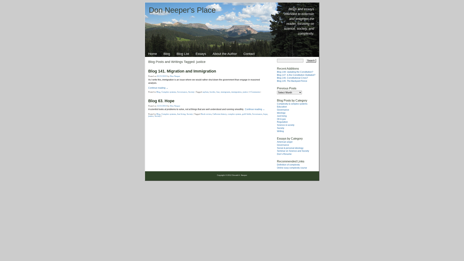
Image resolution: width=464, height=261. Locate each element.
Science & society (285, 125)
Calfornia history (220, 114)
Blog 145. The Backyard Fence (292, 81)
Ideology (281, 113)
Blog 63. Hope (161, 101)
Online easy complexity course (292, 168)
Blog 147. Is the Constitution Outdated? (296, 75)
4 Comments (254, 92)
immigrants (225, 92)
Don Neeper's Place (182, 10)
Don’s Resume (284, 154)
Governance (182, 92)
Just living (181, 114)
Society (191, 92)
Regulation (282, 122)
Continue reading (158, 88)
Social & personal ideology (290, 148)
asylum (206, 92)
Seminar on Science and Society (293, 151)
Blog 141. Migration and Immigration (182, 71)
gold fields (246, 114)
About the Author (225, 53)
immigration (236, 92)
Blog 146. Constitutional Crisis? (292, 78)
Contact (249, 53)
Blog (166, 53)
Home (152, 53)
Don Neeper (175, 76)
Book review (206, 114)
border (212, 92)
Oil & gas (281, 119)
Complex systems (168, 92)
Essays (201, 53)
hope (265, 114)
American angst (284, 142)
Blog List (183, 53)
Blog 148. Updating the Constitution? (295, 72)
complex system (234, 114)
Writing (280, 131)
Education (282, 106)
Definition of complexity (288, 164)
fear (218, 92)
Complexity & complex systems (292, 104)
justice (245, 92)
